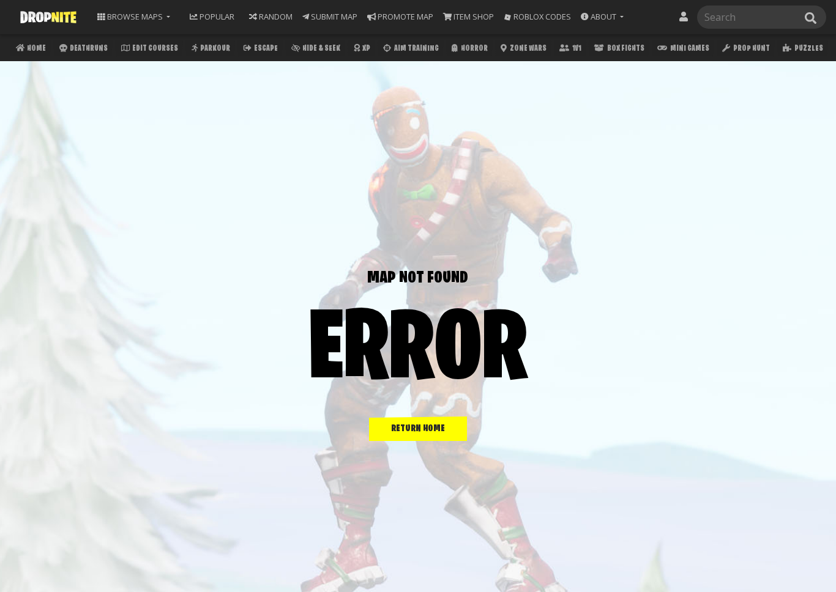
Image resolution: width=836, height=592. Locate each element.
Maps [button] (135, 16)
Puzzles (808, 49)
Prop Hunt (751, 49)
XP (365, 49)
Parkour (214, 49)
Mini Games (689, 49)
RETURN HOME (418, 429)
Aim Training (416, 49)
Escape (265, 49)
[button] (602, 17)
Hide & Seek (320, 49)
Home (36, 49)
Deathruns (88, 49)
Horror (474, 49)
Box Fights (625, 49)
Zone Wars (528, 49)
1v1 (576, 49)
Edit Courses (154, 49)
